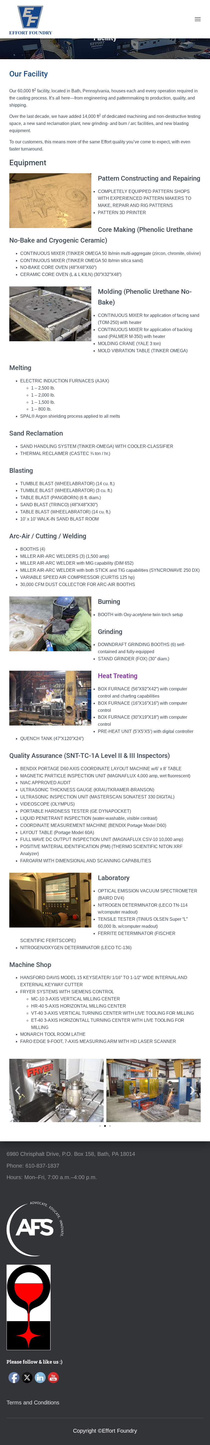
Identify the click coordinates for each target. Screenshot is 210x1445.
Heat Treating (118, 676)
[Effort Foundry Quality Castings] (33, 19)
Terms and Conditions (33, 1403)
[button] (17, 1090)
